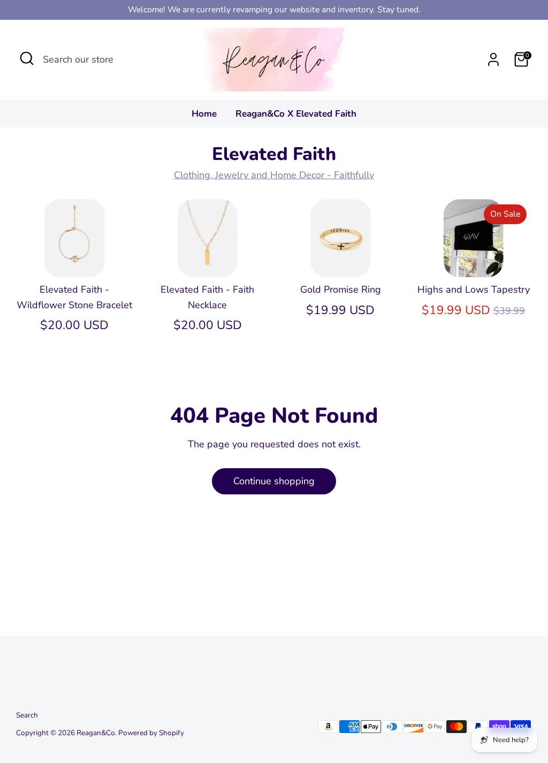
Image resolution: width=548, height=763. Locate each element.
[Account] (493, 59)
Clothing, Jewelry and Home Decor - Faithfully (274, 175)
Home (204, 114)
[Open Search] (26, 58)
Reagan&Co (96, 733)
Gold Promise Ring (340, 289)
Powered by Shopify (151, 733)
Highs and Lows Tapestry (473, 289)
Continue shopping (274, 481)
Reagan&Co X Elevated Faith (295, 114)
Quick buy (75, 258)
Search (27, 715)
